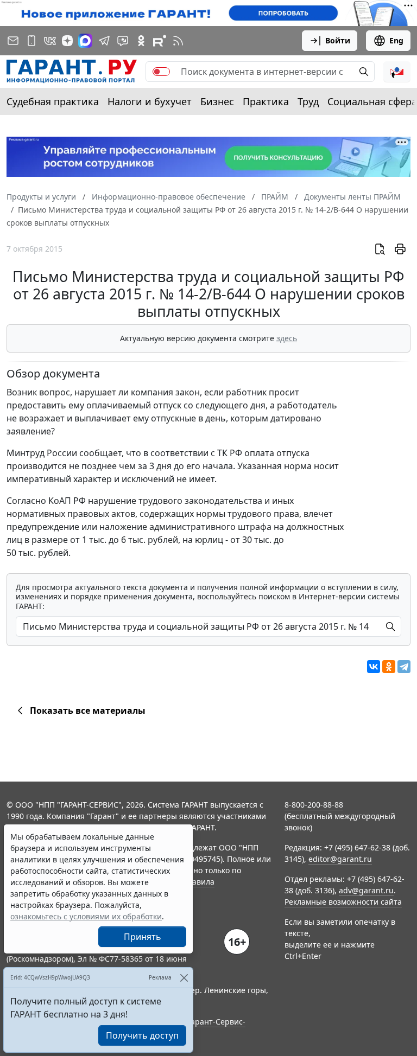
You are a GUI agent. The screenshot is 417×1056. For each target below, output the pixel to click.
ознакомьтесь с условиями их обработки (86, 916)
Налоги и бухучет (150, 101)
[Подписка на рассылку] (13, 40)
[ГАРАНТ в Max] (85, 41)
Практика (266, 101)
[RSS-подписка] (178, 40)
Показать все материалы (88, 710)
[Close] (183, 977)
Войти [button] (337, 40)
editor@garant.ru (340, 859)
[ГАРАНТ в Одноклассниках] (141, 40)
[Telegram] (403, 666)
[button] (396, 71)
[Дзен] (67, 40)
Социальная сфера (372, 101)
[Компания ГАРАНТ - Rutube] (159, 40)
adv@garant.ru (366, 890)
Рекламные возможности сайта (343, 902)
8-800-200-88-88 (314, 804)
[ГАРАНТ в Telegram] (104, 40)
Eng (396, 40)
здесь (286, 338)
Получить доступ (142, 1035)
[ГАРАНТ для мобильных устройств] (31, 40)
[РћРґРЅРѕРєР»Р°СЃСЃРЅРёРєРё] (388, 666)
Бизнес (217, 101)
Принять (142, 937)
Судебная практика (53, 101)
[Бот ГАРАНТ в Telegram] (122, 40)
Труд (308, 101)
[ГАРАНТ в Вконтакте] (49, 40)
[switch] (161, 71)
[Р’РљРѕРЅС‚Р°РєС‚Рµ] (373, 666)
